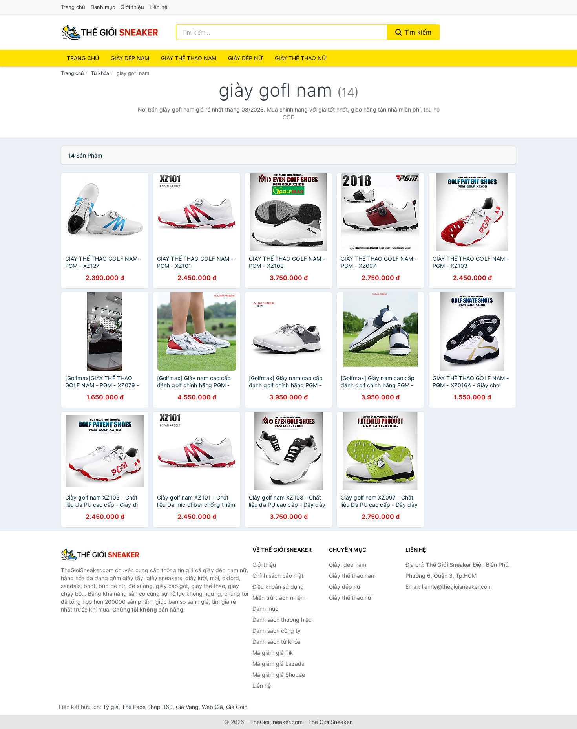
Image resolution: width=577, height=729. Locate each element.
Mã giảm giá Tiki (273, 652)
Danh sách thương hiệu (282, 619)
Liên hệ (159, 7)
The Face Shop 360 (147, 706)
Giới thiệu (132, 7)
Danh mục (103, 7)
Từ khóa (100, 73)
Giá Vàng (187, 706)
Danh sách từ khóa (276, 641)
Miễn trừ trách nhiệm (278, 597)
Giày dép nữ (344, 586)
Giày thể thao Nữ (301, 58)
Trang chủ (73, 7)
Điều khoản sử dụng (278, 586)
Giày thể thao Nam (188, 58)
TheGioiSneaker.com (276, 721)
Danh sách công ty (276, 630)
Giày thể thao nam (352, 575)
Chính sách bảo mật (277, 575)
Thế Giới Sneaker (329, 721)
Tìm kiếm (416, 32)
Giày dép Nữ (245, 58)
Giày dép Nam (130, 58)
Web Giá (212, 706)
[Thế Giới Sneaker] (100, 554)
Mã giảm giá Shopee (278, 674)
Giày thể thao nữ (350, 597)
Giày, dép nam (347, 564)
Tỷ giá (111, 706)
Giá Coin (236, 706)
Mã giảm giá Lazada (278, 663)
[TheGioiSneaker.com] (109, 32)
